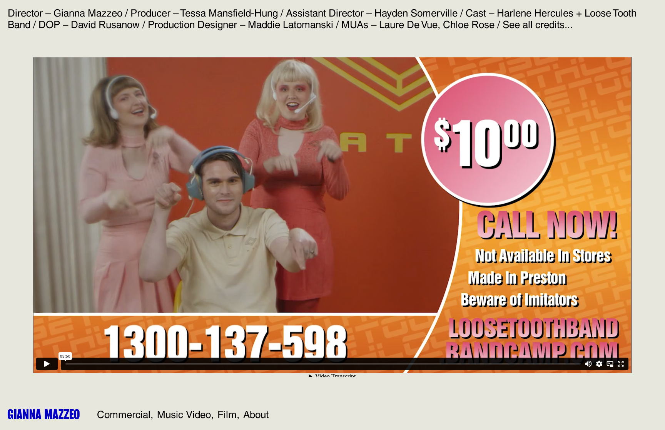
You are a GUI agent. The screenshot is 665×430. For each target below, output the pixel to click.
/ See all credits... (534, 24)
